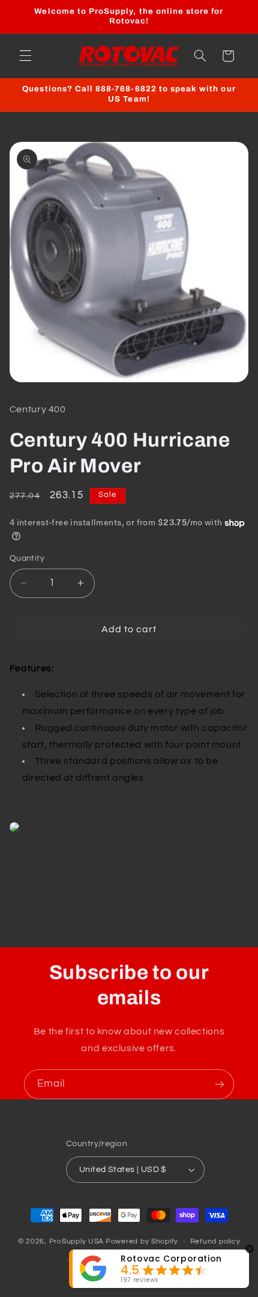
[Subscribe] (219, 1084)
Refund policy (215, 1241)
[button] (25, 56)
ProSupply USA (76, 1241)
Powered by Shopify (142, 1241)
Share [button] (34, 869)
